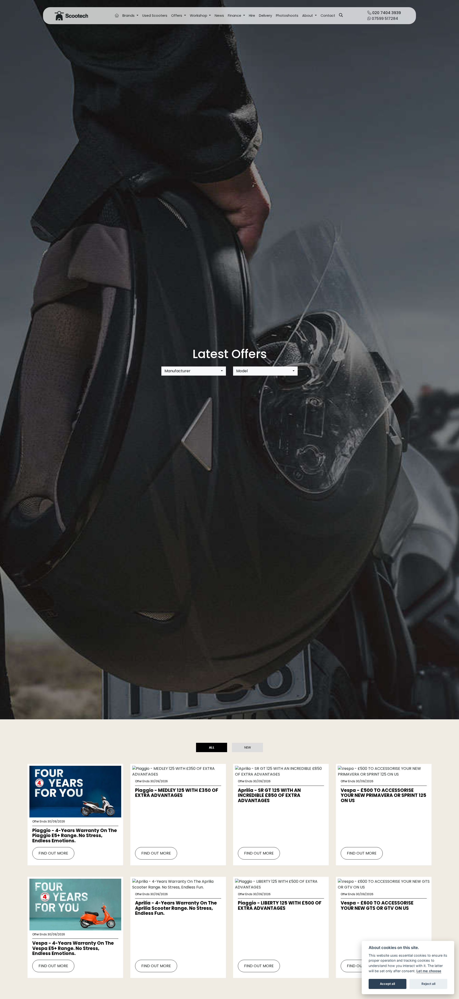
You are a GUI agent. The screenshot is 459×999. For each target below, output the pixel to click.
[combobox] (193, 371)
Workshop (199, 15)
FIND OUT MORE (53, 853)
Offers (177, 15)
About (308, 15)
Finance (235, 15)
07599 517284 (384, 18)
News (219, 15)
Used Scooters (154, 15)
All (211, 747)
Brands (129, 15)
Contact (328, 15)
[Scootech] (71, 15)
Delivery (265, 15)
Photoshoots (287, 15)
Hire (252, 15)
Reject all (428, 984)
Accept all (387, 984)
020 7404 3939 (386, 13)
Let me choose (428, 971)
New (247, 747)
